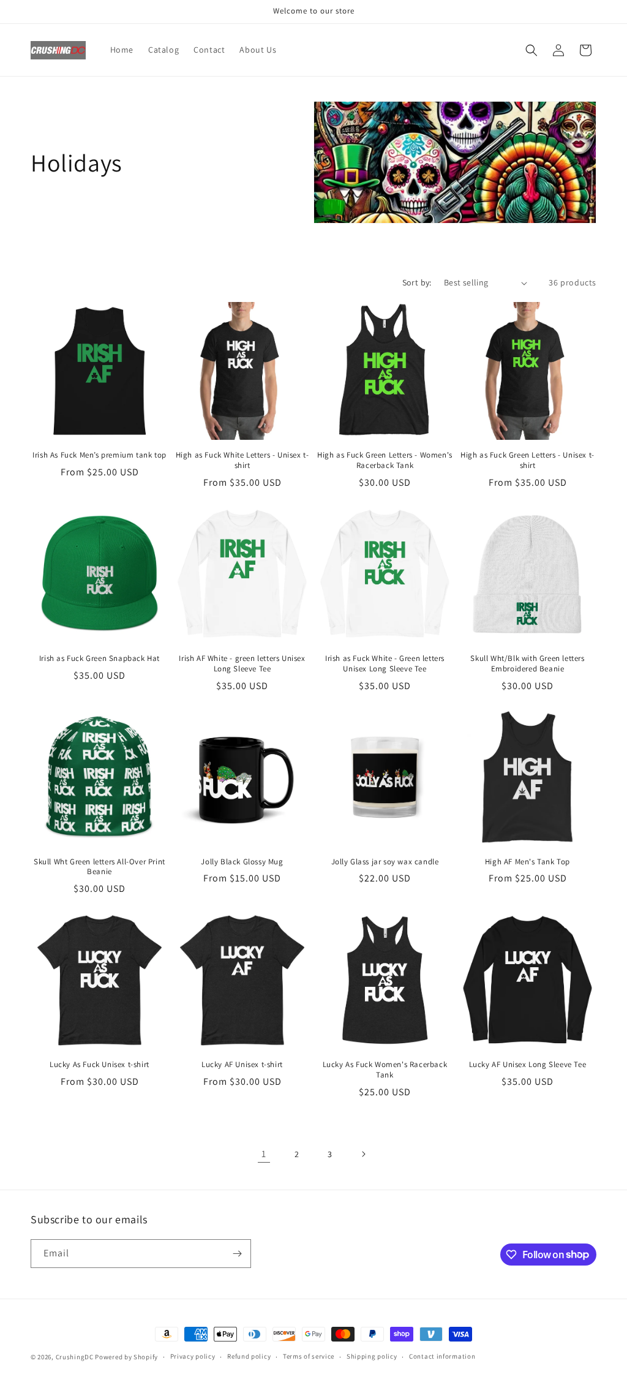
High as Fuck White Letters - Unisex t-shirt (242, 460)
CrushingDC (75, 1357)
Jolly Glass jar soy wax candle (385, 862)
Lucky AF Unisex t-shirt (242, 1065)
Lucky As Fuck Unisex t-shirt (99, 1065)
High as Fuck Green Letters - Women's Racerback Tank (384, 460)
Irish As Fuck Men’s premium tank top (99, 455)
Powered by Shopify (126, 1357)
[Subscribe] (236, 1253)
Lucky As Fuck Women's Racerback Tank (385, 1070)
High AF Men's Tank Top (527, 862)
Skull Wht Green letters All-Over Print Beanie (99, 867)
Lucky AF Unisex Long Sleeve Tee (528, 1065)
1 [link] (263, 1153)
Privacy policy (193, 1356)
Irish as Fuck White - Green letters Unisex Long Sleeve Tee (385, 664)
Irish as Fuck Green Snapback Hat (99, 658)
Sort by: (417, 282)
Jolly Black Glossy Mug (242, 862)
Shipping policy (372, 1356)
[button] (531, 50)
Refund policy (249, 1356)
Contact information (442, 1356)
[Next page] (363, 1154)
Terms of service (308, 1356)
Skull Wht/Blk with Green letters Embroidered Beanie (527, 664)
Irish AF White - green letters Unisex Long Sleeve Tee (242, 664)
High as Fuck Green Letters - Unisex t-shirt (527, 460)
